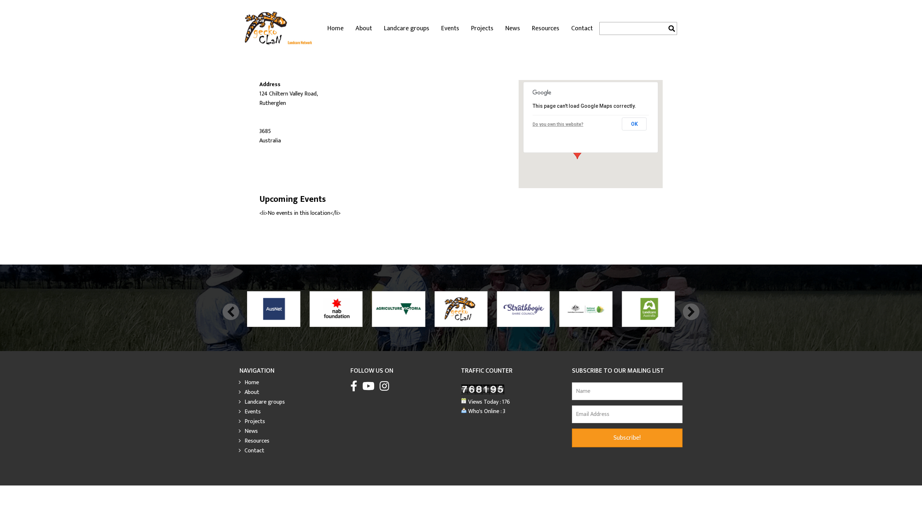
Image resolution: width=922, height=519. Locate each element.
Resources (545, 28)
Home (335, 28)
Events (450, 28)
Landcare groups (406, 28)
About (363, 28)
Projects (482, 28)
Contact (582, 28)
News (512, 28)
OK (634, 124)
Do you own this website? (558, 124)
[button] (231, 311)
